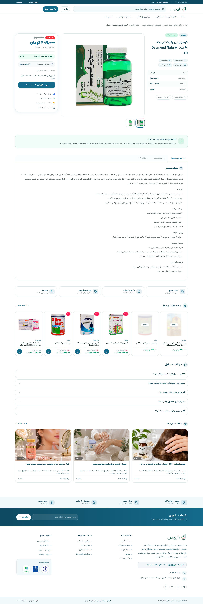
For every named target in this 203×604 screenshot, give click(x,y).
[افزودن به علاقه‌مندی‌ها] (163, 314)
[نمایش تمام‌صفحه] (65, 37)
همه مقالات (22, 423)
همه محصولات (124, 545)
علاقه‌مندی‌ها (44, 545)
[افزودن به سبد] (106, 351)
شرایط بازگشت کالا (83, 554)
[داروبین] (178, 9)
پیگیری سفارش (33, 2)
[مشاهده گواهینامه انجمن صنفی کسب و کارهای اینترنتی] (45, 569)
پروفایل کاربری (44, 549)
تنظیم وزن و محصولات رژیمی (151, 25)
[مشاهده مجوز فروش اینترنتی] (36, 569)
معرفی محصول (176, 158)
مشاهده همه (23, 305)
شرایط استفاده (21, 601)
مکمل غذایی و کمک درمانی (166, 16)
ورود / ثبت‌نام (44, 554)
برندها (128, 554)
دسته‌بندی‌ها (125, 549)
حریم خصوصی (33, 601)
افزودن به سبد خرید (34, 85)
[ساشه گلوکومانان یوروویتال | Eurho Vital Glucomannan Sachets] (29, 324)
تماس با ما (108, 16)
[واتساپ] (178, 587)
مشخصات (158, 158)
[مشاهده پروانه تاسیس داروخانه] (26, 569)
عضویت (25, 517)
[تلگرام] (184, 587)
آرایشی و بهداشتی (143, 16)
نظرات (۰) (142, 158)
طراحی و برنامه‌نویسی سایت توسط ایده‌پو (98, 600)
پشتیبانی (19, 2)
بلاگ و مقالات (125, 558)
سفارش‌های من (43, 541)
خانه (183, 16)
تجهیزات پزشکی (124, 16)
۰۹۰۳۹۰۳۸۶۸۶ (179, 2)
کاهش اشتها (135, 25)
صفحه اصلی (125, 541)
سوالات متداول (84, 549)
